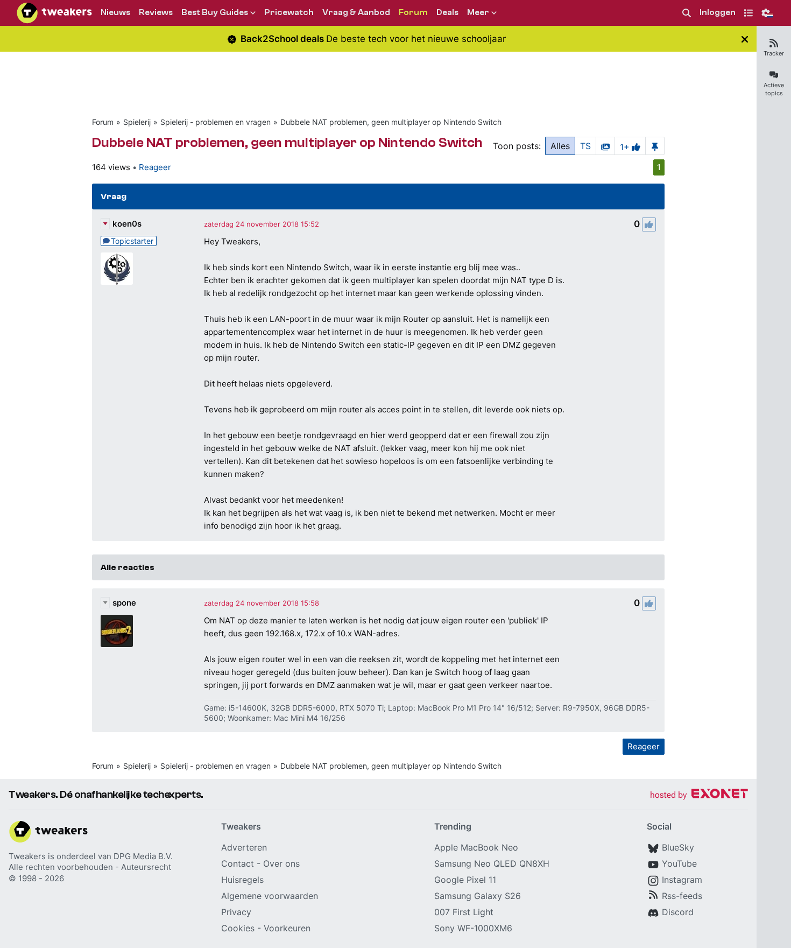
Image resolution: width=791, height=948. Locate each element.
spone (124, 603)
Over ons (281, 863)
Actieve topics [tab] (774, 89)
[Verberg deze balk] (745, 39)
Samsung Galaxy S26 (477, 895)
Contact (237, 863)
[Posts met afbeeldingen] (605, 146)
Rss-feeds (682, 895)
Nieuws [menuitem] (115, 12)
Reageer (155, 167)
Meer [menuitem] (478, 12)
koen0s (127, 224)
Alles (560, 146)
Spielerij (137, 122)
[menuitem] (686, 13)
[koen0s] (117, 268)
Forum (103, 122)
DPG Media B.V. (143, 856)
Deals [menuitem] (447, 12)
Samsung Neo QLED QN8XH (491, 863)
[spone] (117, 631)
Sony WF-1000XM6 (473, 928)
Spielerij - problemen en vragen (215, 122)
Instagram (682, 879)
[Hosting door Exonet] (699, 795)
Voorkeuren (287, 928)
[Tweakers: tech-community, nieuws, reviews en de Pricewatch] (54, 13)
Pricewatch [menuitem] (289, 12)
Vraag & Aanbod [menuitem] (356, 12)
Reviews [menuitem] (156, 12)
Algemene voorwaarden (269, 895)
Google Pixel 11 (465, 879)
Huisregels (242, 879)
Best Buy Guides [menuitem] (214, 12)
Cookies (238, 928)
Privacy (236, 912)
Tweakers (27, 856)
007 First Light (463, 912)
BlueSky (678, 847)
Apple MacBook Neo (476, 847)
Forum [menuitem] (413, 12)
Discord (678, 912)
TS (585, 146)
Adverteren (244, 847)
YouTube (679, 863)
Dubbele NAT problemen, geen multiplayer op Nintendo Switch (391, 122)
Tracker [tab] (774, 53)
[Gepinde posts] (655, 146)
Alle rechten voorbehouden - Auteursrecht (90, 867)
